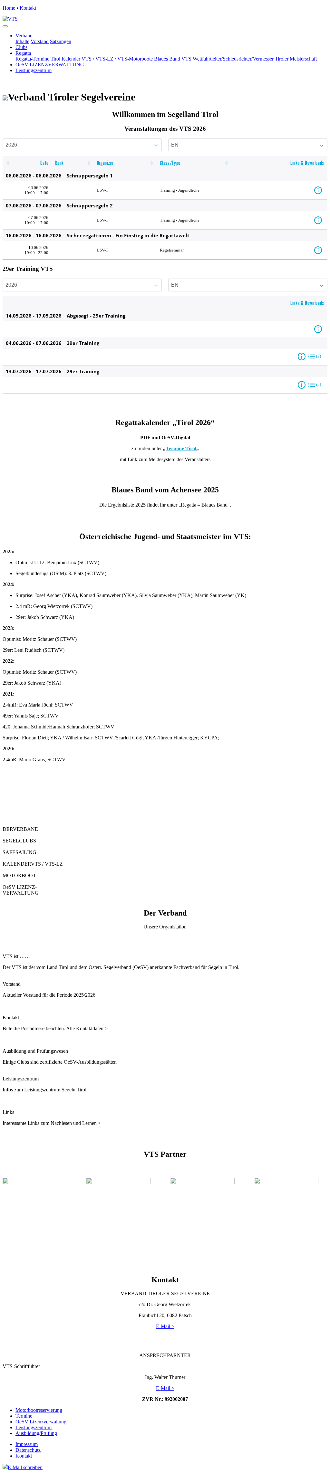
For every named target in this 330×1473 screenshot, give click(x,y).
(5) (318, 384)
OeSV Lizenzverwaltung (40, 1421)
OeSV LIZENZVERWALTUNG (49, 64)
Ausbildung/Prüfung (36, 1433)
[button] (8, 163)
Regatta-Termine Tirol (37, 59)
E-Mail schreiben (25, 1467)
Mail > (167, 1388)
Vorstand (40, 41)
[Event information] (319, 190)
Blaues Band (167, 59)
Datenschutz (28, 1450)
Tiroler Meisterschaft (296, 59)
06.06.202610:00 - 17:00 (36, 190)
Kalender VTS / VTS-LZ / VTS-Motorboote (107, 59)
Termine (23, 1416)
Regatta (23, 53)
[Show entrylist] (312, 356)
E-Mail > (165, 1326)
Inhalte (22, 41)
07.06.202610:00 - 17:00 (36, 220)
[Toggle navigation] (5, 26)
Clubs (21, 47)
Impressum (26, 1444)
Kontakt (28, 8)
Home (9, 8)
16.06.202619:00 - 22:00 (36, 250)
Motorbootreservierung (38, 1410)
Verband (24, 35)
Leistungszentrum (33, 70)
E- (158, 1388)
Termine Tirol (181, 448)
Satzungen (60, 41)
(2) (318, 356)
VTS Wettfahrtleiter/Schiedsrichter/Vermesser (227, 59)
